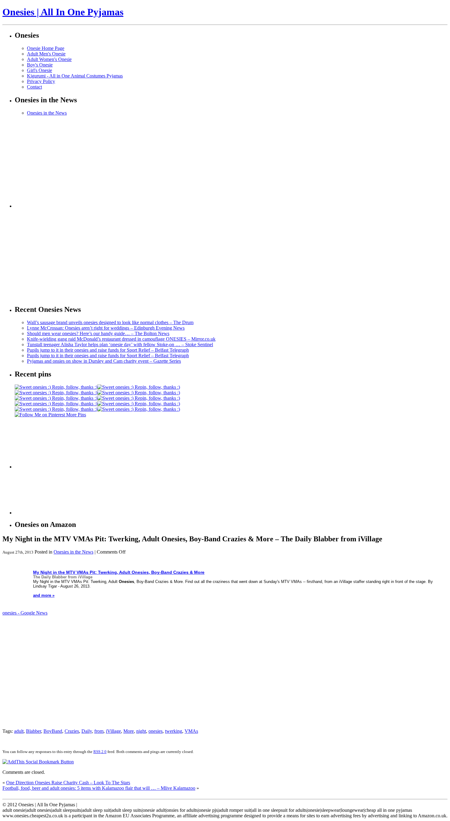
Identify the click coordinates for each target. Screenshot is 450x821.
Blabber (33, 731)
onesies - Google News (24, 612)
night (141, 731)
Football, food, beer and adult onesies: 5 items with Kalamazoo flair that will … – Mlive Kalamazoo (98, 788)
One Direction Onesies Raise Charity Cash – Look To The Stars (68, 782)
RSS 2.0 (100, 751)
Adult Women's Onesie (49, 59)
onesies (155, 731)
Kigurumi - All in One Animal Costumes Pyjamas (75, 75)
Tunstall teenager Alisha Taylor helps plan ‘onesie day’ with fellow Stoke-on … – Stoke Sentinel (120, 344)
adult (19, 731)
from (98, 731)
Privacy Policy (41, 81)
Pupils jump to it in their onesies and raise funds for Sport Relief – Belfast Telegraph (108, 350)
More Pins (76, 414)
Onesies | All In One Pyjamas (62, 11)
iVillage (113, 731)
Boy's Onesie (40, 64)
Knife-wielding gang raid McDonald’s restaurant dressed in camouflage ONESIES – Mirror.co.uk (121, 339)
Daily (86, 731)
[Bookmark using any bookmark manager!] (38, 761)
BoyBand (52, 731)
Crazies (72, 731)
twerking (173, 731)
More (128, 731)
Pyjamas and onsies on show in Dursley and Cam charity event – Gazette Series (104, 361)
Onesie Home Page (45, 48)
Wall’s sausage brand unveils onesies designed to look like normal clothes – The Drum (110, 322)
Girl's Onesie (39, 70)
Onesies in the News (47, 112)
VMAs (191, 731)
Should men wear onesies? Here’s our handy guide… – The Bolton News (98, 333)
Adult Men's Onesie (46, 53)
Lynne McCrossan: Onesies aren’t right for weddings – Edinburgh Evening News (106, 328)
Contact (34, 86)
